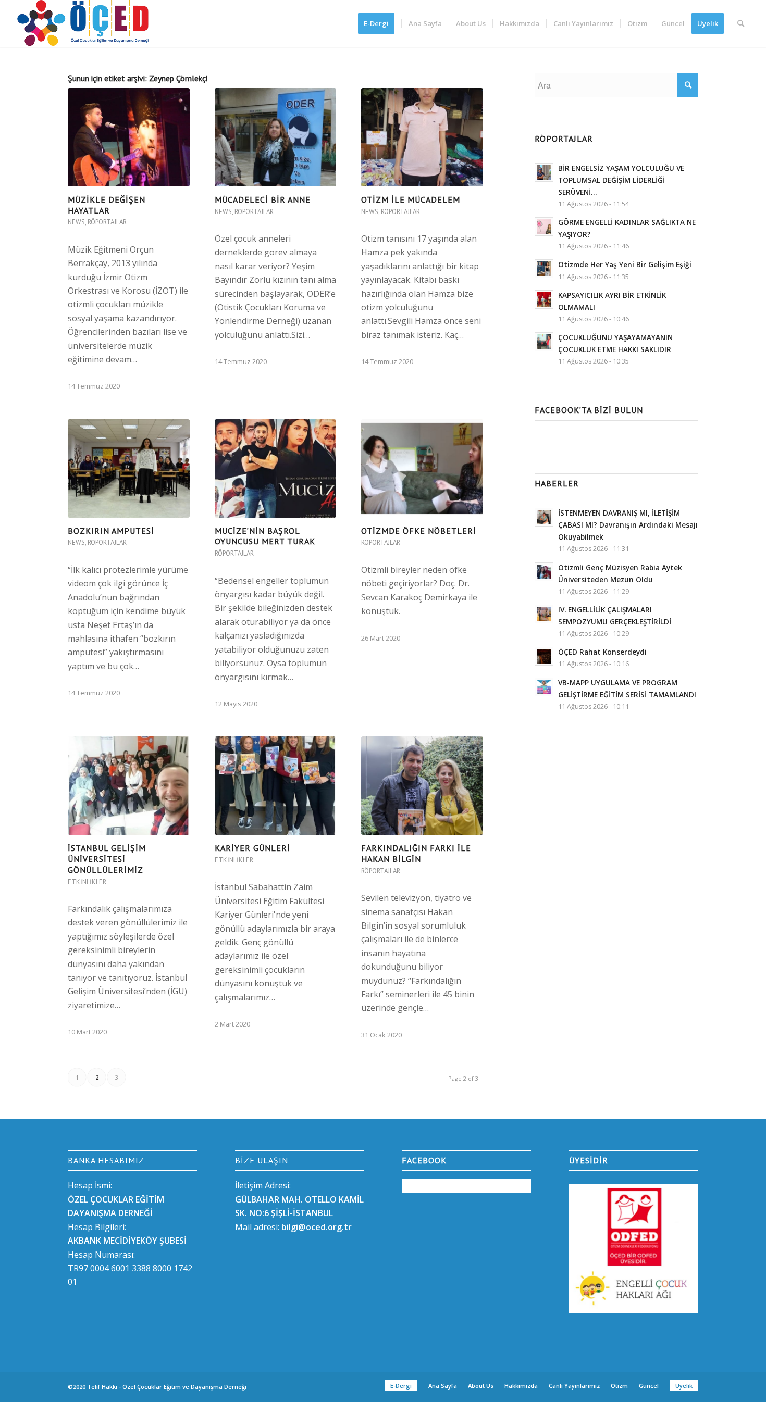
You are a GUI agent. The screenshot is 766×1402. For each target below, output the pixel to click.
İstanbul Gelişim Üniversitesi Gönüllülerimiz (107, 859)
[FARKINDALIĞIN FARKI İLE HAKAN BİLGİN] (422, 785)
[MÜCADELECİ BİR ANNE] (276, 137)
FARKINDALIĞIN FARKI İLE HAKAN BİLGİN (416, 853)
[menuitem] (379, 23)
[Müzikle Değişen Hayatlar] (129, 137)
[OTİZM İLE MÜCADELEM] (422, 137)
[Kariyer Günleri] (276, 785)
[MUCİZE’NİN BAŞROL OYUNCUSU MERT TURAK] (276, 468)
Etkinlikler (87, 882)
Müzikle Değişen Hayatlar (106, 205)
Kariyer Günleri (252, 848)
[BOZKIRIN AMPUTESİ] (129, 468)
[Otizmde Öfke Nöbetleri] (422, 468)
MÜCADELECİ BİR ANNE (263, 199)
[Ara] (741, 23)
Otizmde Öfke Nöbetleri (418, 530)
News (76, 222)
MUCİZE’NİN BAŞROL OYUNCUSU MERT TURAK (265, 536)
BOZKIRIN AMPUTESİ (111, 530)
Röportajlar (107, 222)
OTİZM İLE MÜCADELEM (410, 199)
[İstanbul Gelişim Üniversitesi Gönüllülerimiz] (129, 785)
